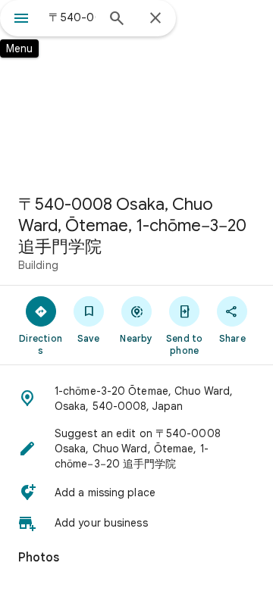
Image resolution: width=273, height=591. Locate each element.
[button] (136, 398)
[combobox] (72, 17)
